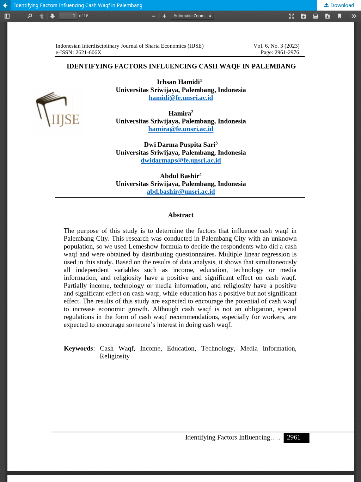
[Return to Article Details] (5, 5)
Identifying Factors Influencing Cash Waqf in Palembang (78, 5)
